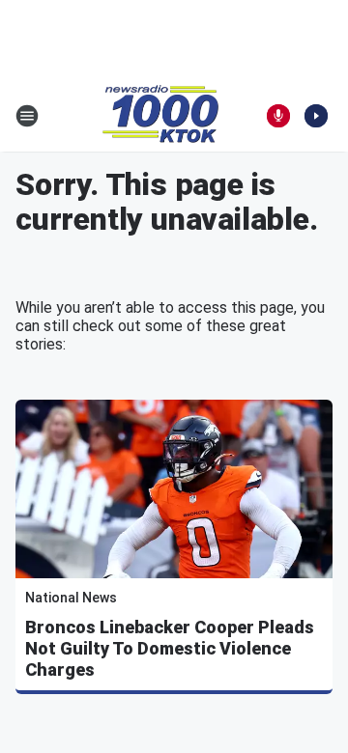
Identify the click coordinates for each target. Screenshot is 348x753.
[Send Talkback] (278, 115)
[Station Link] (160, 116)
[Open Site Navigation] (27, 115)
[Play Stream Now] (316, 115)
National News (71, 597)
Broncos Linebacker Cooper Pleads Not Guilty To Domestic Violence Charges (169, 648)
